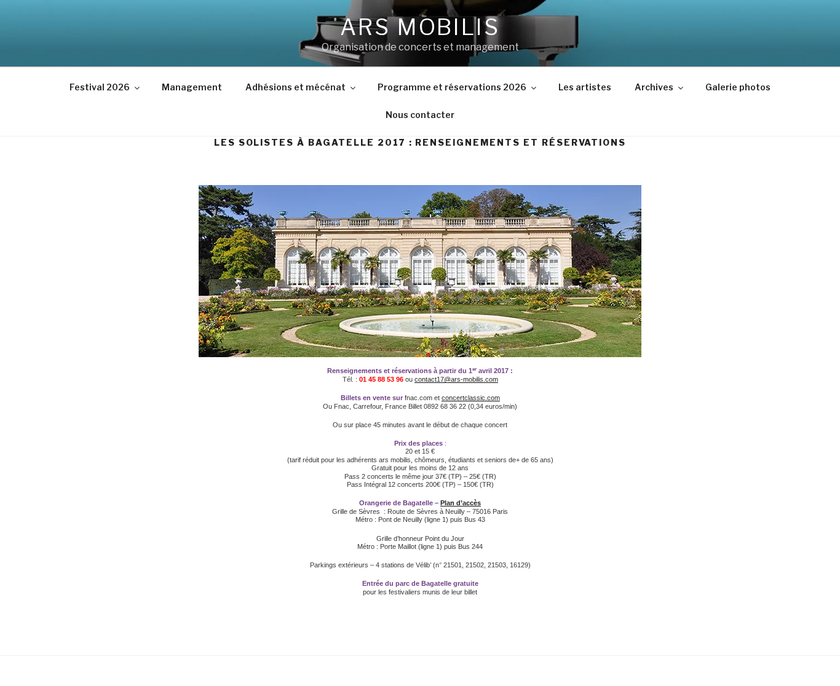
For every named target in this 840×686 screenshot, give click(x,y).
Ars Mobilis (420, 27)
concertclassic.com (471, 397)
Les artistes (584, 87)
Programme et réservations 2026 (452, 87)
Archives (654, 87)
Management (192, 87)
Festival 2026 (99, 87)
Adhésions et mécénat (295, 87)
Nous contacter (420, 114)
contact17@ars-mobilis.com (456, 379)
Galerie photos (738, 87)
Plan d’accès (460, 503)
